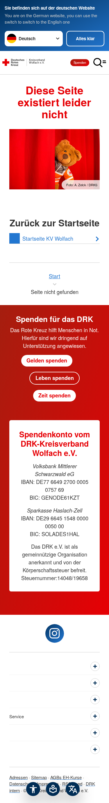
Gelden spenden (46, 360)
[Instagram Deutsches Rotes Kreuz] (54, 633)
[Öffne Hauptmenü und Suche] (100, 63)
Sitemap (39, 777)
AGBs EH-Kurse (66, 777)
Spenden (80, 62)
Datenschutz (21, 784)
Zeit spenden (54, 395)
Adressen (18, 777)
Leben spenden (54, 378)
